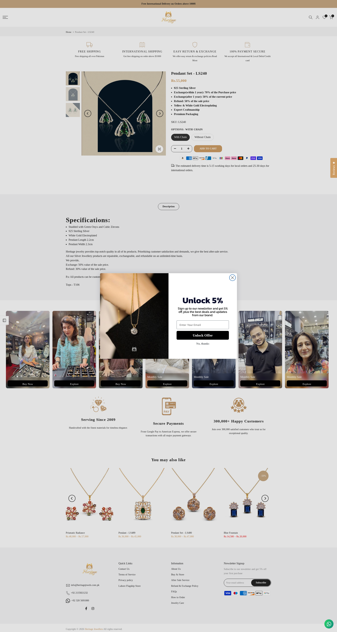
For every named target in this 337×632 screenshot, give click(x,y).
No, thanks (202, 343)
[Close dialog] (232, 278)
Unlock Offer (203, 335)
